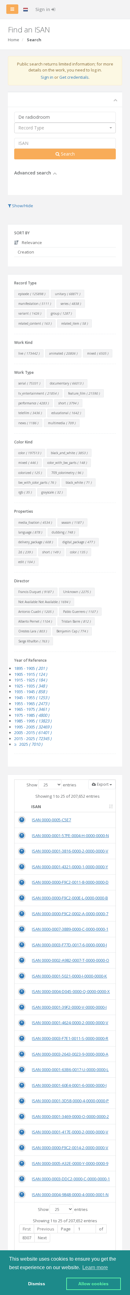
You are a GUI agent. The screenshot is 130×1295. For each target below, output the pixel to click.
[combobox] (65, 128)
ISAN (36, 806)
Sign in (43, 9)
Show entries (51, 785)
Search (67, 154)
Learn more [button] (95, 1267)
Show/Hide (22, 205)
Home (13, 40)
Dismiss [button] (36, 1283)
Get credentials (74, 77)
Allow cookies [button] (93, 1283)
